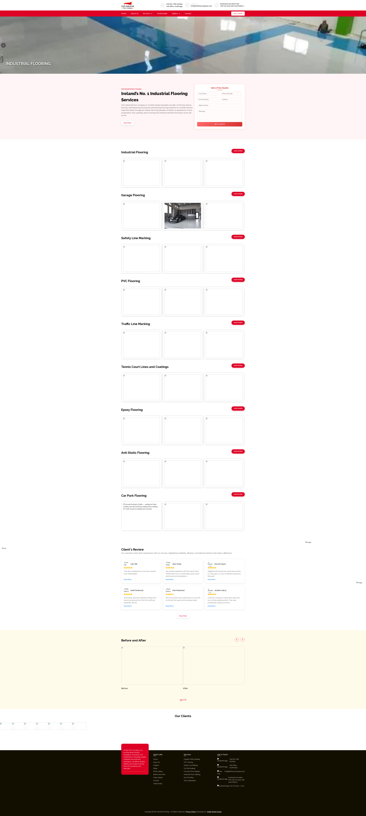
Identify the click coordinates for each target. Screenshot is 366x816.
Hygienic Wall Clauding (192, 759)
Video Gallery (158, 777)
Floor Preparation (190, 780)
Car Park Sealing (189, 768)
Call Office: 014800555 (174, 6)
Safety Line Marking (191, 765)
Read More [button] (128, 579)
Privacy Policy (191, 812)
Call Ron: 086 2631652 (174, 4)
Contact (188, 13)
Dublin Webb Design (214, 812)
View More (238, 151)
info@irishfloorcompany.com (201, 6)
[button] (362, 45)
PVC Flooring (188, 762)
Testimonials (162, 13)
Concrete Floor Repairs (192, 771)
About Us (134, 13)
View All (183, 700)
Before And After (159, 774)
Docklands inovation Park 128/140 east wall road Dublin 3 (232, 5)
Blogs (155, 768)
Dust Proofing (188, 777)
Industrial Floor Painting (192, 774)
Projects (156, 765)
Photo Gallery (158, 771)
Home (123, 13)
